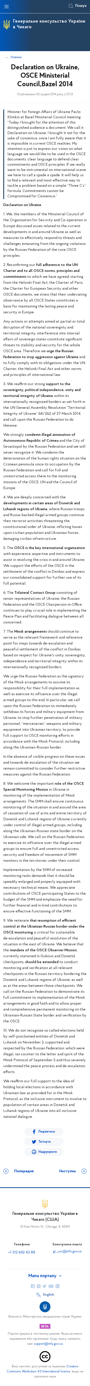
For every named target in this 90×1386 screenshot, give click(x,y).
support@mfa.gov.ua (48, 1344)
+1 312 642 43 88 (21, 1253)
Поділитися (46, 1131)
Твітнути (44, 1142)
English (48, 1294)
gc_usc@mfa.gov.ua (67, 1251)
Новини (16, 57)
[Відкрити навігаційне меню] (6, 6)
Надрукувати (47, 1152)
